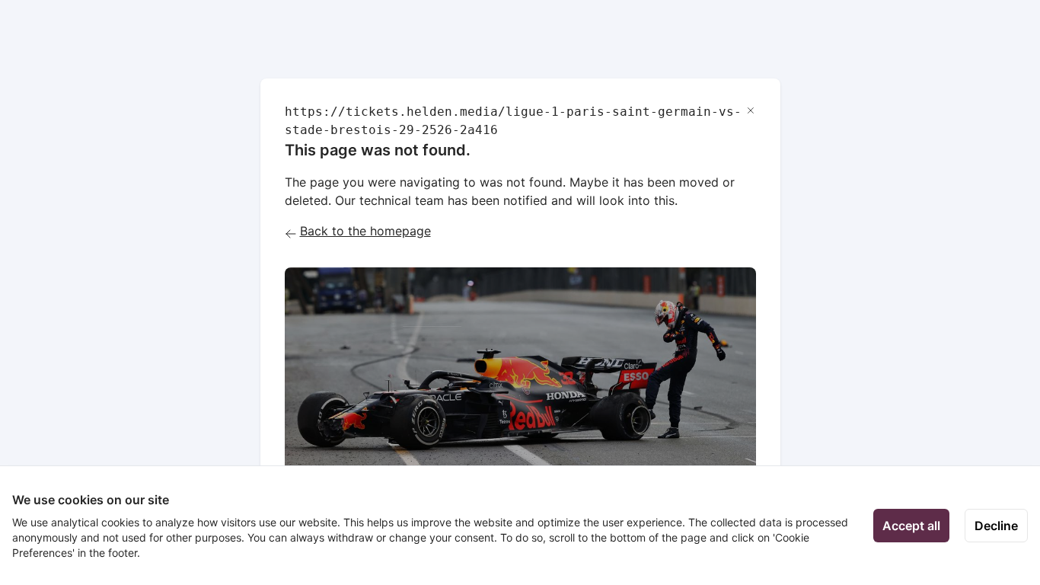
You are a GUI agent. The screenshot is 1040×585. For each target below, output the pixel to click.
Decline (996, 525)
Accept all (911, 525)
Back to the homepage (365, 230)
